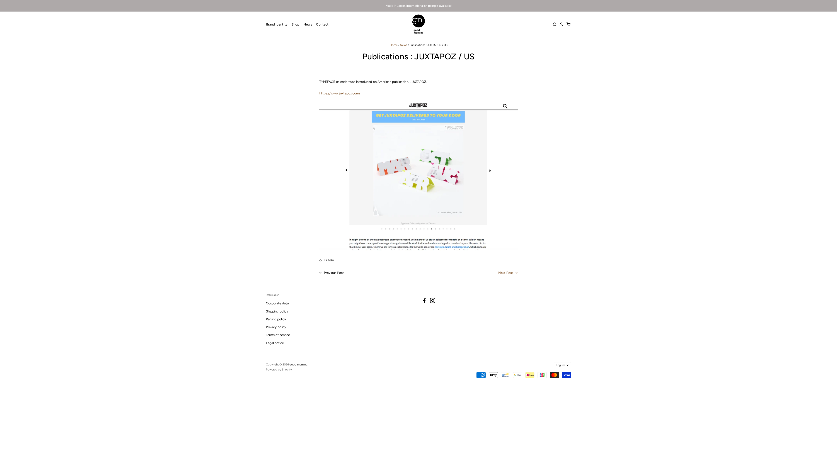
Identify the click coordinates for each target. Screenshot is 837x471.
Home (394, 45)
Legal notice (275, 343)
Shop (295, 24)
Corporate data (277, 303)
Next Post (506, 273)
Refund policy (276, 319)
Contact (322, 24)
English (560, 365)
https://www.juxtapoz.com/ (339, 93)
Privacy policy (276, 327)
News (307, 24)
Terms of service (278, 335)
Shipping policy (277, 311)
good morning (298, 364)
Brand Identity (277, 24)
